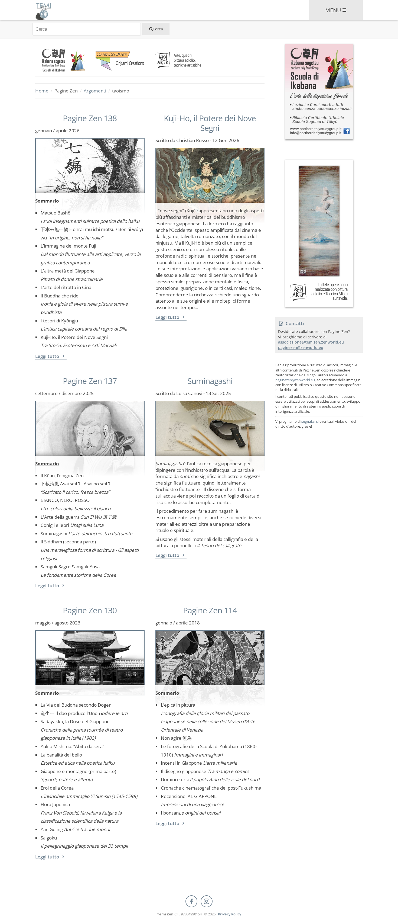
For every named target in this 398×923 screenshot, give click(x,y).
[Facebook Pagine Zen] (191, 901)
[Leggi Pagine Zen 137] (90, 428)
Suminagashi (210, 381)
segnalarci (310, 421)
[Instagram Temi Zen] (207, 901)
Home (41, 91)
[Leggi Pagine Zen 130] (90, 657)
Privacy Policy (229, 914)
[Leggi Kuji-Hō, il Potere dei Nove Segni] (210, 175)
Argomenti (95, 91)
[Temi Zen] (43, 10)
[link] (64, 60)
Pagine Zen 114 (210, 610)
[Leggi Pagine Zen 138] (90, 165)
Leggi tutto (47, 356)
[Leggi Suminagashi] (210, 428)
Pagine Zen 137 (90, 381)
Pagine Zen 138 (90, 118)
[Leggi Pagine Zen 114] (210, 657)
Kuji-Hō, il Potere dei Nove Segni (210, 123)
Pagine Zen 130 (90, 610)
